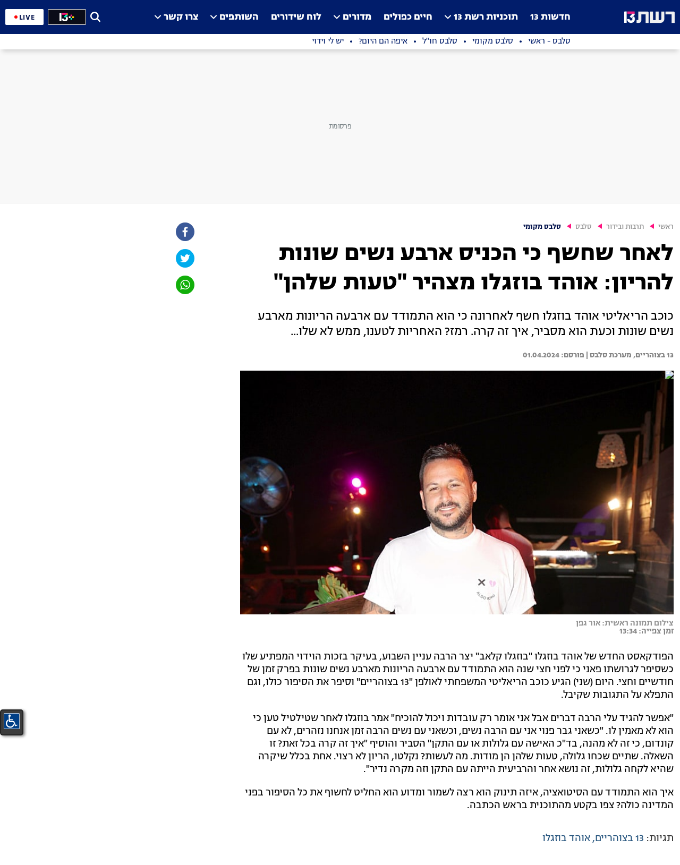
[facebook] (184, 231)
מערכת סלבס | (608, 355)
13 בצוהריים (619, 838)
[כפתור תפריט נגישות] (12, 721)
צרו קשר (181, 17)
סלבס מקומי (542, 227)
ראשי (666, 227)
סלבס (583, 227)
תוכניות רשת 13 (486, 17)
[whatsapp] (184, 285)
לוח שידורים (296, 17)
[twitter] (184, 258)
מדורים (357, 17)
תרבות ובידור (625, 227)
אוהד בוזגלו (566, 838)
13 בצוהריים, (653, 355)
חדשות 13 (550, 17)
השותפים (239, 17)
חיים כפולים (408, 17)
